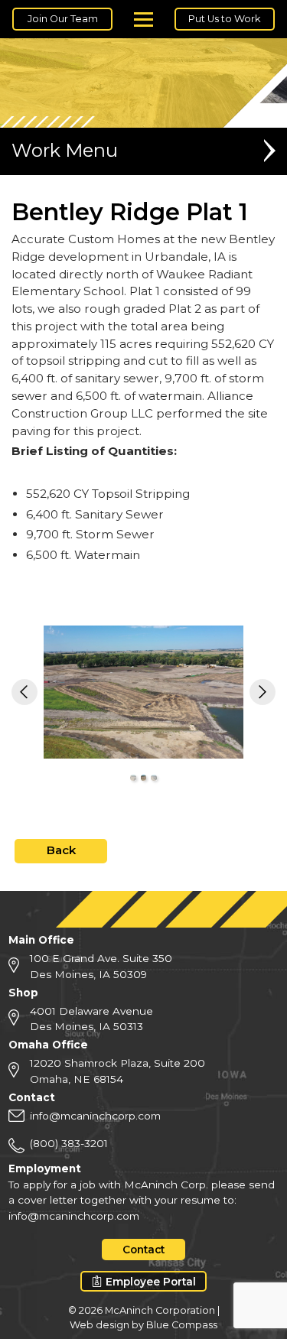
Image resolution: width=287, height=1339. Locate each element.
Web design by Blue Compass (143, 1325)
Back (61, 850)
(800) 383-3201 (69, 1143)
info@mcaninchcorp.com (95, 1116)
